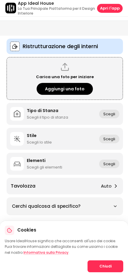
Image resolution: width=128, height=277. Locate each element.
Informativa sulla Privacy (46, 252)
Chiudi (105, 266)
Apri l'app (110, 8)
